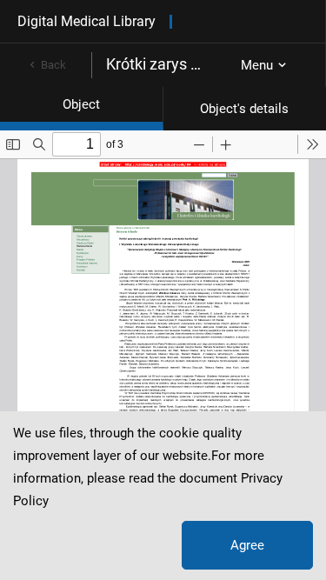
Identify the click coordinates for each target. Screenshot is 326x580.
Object (81, 104)
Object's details (244, 109)
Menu (257, 65)
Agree (247, 545)
